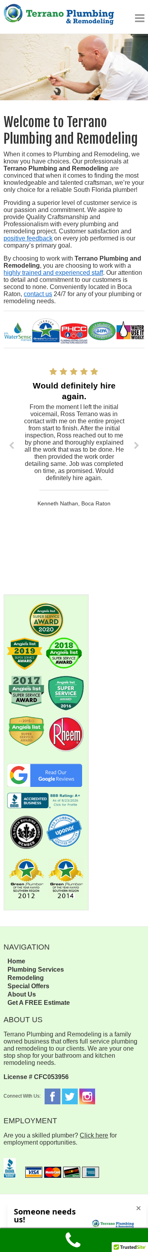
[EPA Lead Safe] (102, 332)
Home (16, 961)
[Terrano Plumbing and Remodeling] (59, 17)
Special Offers (28, 986)
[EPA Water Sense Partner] (18, 333)
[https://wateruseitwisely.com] (130, 332)
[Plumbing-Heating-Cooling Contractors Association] (74, 333)
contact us (38, 294)
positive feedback (28, 238)
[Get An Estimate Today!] (74, 37)
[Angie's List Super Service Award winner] (46, 606)
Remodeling (25, 977)
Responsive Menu (139, 18)
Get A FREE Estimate (38, 1002)
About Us (21, 994)
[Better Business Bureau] (10, 1161)
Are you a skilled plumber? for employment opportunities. (60, 1139)
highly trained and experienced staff (53, 272)
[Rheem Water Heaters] (66, 719)
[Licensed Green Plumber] (46, 331)
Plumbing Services (35, 969)
